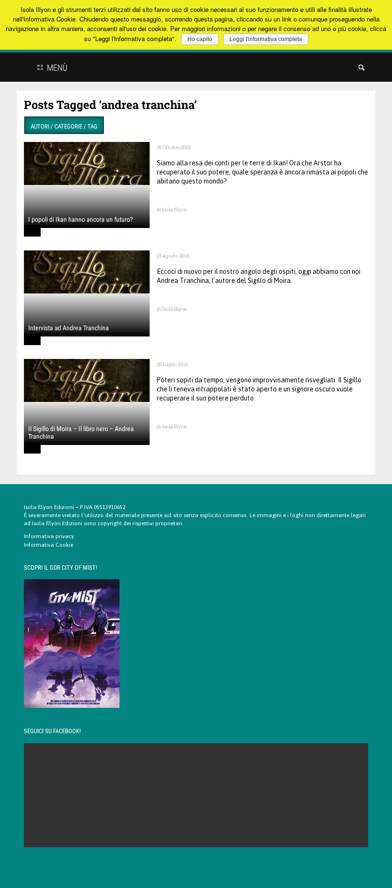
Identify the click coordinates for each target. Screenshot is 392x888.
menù (56, 68)
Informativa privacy (49, 536)
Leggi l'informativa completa (265, 39)
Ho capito (199, 39)
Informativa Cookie (48, 544)
